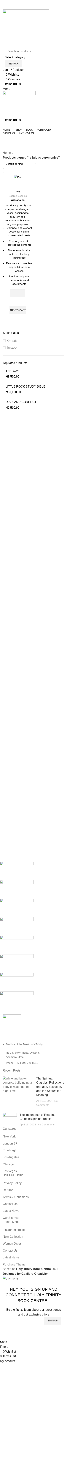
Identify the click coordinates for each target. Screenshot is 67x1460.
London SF (10, 1143)
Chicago (8, 1164)
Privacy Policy (12, 1183)
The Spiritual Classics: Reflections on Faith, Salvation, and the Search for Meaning (50, 1087)
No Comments (46, 1124)
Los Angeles (11, 1157)
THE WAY (12, 371)
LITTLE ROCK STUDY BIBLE (25, 386)
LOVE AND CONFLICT (21, 401)
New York (9, 1136)
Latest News (11, 1210)
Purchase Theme (14, 1264)
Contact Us (10, 1203)
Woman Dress (12, 1243)
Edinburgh (10, 1150)
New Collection (13, 1236)
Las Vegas (10, 1171)
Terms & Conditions (16, 1197)
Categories (11, 148)
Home (7, 152)
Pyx (18, 191)
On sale (12, 340)
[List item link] (33, 1053)
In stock (12, 347)
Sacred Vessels (18, 196)
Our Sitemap (11, 1217)
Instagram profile (14, 1229)
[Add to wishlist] (17, 301)
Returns (8, 1190)
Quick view (17, 318)
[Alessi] (30, 936)
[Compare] (17, 183)
